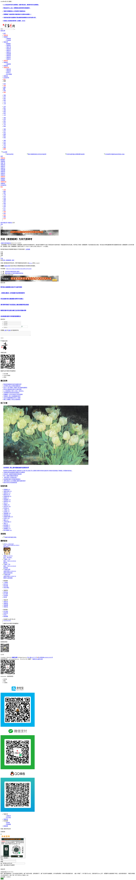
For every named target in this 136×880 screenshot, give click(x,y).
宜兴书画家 (9, 74)
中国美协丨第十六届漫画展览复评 (11, 396)
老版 (4, 92)
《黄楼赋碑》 (8, 260)
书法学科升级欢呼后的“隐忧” (12, 271)
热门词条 (5, 593)
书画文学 (8, 50)
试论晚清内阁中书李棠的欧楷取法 (11, 316)
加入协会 (8, 817)
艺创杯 (6, 518)
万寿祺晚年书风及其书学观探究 (11, 392)
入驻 (4, 102)
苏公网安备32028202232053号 (45, 657)
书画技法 (5, 76)
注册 (4, 30)
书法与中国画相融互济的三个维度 (11, 397)
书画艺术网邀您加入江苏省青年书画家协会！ (14, 11)
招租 (4, 143)
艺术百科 (5, 595)
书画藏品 (3, 180)
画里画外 (8, 43)
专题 (4, 85)
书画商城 (5, 65)
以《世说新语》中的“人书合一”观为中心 (13, 391)
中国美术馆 (7, 496)
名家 (4, 206)
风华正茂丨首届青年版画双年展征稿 (12, 474)
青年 (4, 108)
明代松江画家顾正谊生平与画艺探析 (11, 287)
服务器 (8, 822)
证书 (4, 218)
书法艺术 (7, 506)
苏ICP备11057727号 (32, 657)
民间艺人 (8, 72)
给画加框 (5, 826)
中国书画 (6, 515)
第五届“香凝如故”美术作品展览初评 (12, 384)
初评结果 (6, 526)
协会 (4, 111)
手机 (2, 859)
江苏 (4, 106)
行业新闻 (8, 40)
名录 (4, 189)
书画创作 (8, 57)
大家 (4, 205)
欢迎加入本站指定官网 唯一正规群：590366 (14, 20)
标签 (4, 83)
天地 (4, 198)
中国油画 (7, 499)
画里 (4, 191)
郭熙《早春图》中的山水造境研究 (11, 399)
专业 (4, 132)
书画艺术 (8, 52)
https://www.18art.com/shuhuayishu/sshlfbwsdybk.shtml (18, 268)
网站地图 (5, 616)
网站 (4, 136)
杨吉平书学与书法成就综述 (10, 482)
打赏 (2, 252)
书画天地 (8, 48)
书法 (5, 503)
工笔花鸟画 (7, 521)
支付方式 (5, 584)
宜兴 (4, 210)
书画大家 (8, 69)
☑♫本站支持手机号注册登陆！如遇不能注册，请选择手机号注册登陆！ (21, 4)
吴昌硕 (6, 498)
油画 (5, 520)
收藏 (4, 199)
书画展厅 (5, 36)
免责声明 (5, 613)
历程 (4, 90)
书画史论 (8, 59)
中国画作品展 (8, 516)
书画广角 (8, 47)
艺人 (4, 208)
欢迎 (4, 113)
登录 (2, 30)
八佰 (4, 103)
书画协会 (5, 35)
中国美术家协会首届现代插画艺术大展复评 (14, 472)
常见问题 (5, 585)
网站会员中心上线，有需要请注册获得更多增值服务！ (17, 8)
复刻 (13, 260)
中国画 (6, 504)
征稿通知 (7, 528)
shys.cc (30, 263)
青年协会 (5, 592)
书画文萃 (5, 42)
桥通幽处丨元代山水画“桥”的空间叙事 (13, 394)
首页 (4, 33)
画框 (4, 87)
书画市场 (8, 55)
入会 (4, 115)
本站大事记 (6, 587)
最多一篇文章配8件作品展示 (8, 865)
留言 (4, 79)
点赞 (2, 255)
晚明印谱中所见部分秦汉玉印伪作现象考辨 (13, 310)
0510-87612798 (7, 620)
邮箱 (2, 861)
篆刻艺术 (6, 494)
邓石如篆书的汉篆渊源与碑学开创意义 (12, 298)
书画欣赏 (5, 603)
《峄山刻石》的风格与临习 (10, 477)
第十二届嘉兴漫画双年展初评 (10, 475)
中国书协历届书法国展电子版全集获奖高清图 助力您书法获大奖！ (20, 17)
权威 (4, 134)
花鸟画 (6, 508)
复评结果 (6, 525)
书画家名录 (6, 67)
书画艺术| (34, 659)
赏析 (4, 193)
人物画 (6, 509)
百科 (4, 98)
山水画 (6, 511)
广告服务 (5, 582)
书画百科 (5, 60)
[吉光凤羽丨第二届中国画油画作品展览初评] (45, 464)
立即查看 (28, 249)
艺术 (4, 96)
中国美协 (6, 489)
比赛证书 (8, 815)
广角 (4, 194)
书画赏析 (8, 45)
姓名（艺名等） (4, 858)
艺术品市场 (6, 77)
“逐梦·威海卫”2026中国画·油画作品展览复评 (14, 480)
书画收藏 (8, 53)
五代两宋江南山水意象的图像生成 (11, 385)
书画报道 (8, 38)
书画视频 (8, 64)
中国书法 (7, 501)
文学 (4, 201)
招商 (4, 100)
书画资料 (5, 62)
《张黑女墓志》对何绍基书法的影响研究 (13, 293)
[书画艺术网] (18, 27)
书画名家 (8, 70)
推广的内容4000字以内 (6, 863)
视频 (4, 203)
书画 (4, 95)
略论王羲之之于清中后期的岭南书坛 (14, 273)
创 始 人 (5, 614)
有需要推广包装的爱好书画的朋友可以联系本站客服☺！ (17, 14)
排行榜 (5, 597)
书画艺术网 (3, 243)
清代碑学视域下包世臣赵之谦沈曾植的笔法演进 (15, 304)
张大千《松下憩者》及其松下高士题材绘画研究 (15, 387)
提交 (2, 878)
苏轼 (4, 260)
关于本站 (5, 611)
